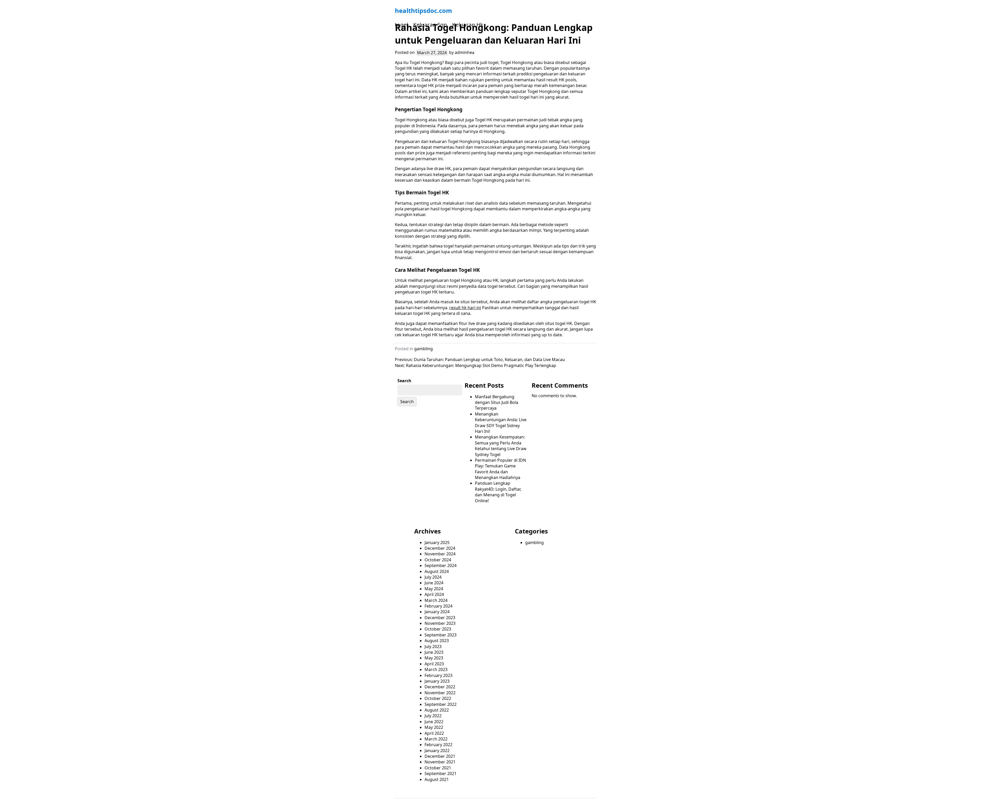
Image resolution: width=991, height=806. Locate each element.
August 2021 (437, 779)
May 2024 (434, 589)
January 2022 (437, 750)
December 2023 (440, 617)
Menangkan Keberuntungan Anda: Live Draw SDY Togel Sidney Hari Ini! (500, 422)
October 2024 (438, 560)
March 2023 (436, 669)
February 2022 (438, 744)
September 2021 (441, 773)
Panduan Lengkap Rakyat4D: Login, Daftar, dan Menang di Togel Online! (498, 491)
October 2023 (438, 629)
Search (404, 381)
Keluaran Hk (467, 24)
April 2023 (434, 664)
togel (401, 24)
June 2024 (434, 583)
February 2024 (438, 606)
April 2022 (434, 733)
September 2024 (441, 565)
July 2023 (433, 646)
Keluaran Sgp (430, 24)
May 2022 (434, 727)
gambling (423, 349)
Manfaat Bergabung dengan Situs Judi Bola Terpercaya (496, 402)
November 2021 (440, 762)
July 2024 (433, 577)
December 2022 (440, 687)
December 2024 (440, 548)
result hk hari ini (465, 307)
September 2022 (441, 704)
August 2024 (437, 571)
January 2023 (437, 681)
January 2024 (437, 612)
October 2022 (438, 698)
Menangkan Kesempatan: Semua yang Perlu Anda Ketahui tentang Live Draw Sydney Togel (500, 445)
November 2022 (440, 693)
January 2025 (437, 542)
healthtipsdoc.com (423, 10)
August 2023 (437, 640)
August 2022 (437, 710)
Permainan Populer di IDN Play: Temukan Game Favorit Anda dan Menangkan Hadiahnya (500, 468)
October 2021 (438, 768)
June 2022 (434, 721)
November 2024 (440, 554)
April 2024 (434, 594)
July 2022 (433, 716)
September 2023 (441, 635)
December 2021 (440, 756)
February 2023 (438, 675)
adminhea (464, 52)
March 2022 (436, 739)
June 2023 (434, 652)
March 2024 (436, 600)
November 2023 (440, 623)
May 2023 (434, 658)
